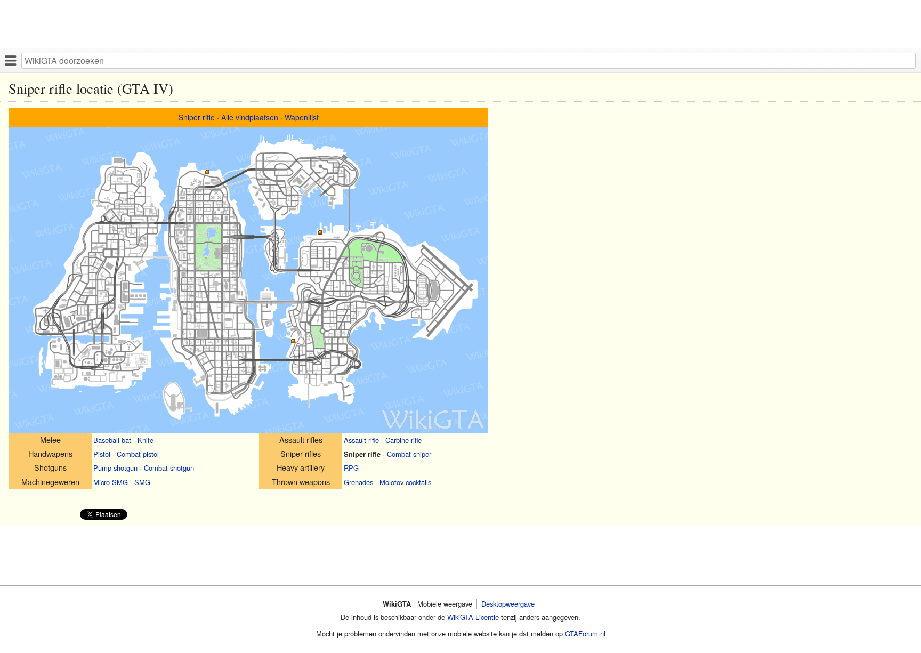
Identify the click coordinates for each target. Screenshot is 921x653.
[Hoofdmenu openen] (10, 60)
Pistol (101, 454)
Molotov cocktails (405, 482)
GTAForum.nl (585, 633)
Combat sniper (409, 454)
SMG (142, 482)
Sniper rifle (197, 117)
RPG (351, 468)
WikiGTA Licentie (473, 617)
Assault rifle (361, 440)
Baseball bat (112, 440)
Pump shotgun (115, 468)
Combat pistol (138, 454)
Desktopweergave (508, 604)
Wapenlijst (302, 117)
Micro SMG (110, 482)
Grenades (358, 482)
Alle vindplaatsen (249, 117)
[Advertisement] (320, 24)
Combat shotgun (169, 468)
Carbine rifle (403, 440)
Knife (146, 440)
